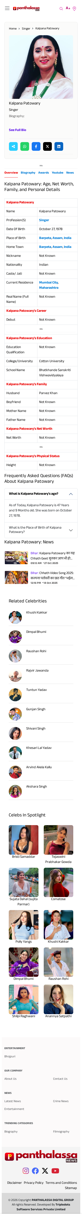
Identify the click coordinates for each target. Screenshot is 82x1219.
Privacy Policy (34, 1183)
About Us (10, 1079)
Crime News (60, 1101)
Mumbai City (48, 283)
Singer (26, 29)
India (67, 238)
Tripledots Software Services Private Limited (43, 1207)
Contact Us (60, 1079)
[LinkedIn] (58, 146)
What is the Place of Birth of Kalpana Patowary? (35, 530)
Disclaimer (14, 1183)
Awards (43, 173)
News (70, 173)
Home (13, 29)
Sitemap (71, 1188)
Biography (28, 173)
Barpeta (45, 238)
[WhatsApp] (24, 146)
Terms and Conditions (61, 1183)
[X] (47, 146)
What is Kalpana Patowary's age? (33, 494)
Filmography (61, 1132)
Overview (11, 173)
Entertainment (14, 1109)
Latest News (12, 1101)
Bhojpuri (9, 1057)
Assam (57, 238)
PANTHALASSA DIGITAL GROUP (53, 1200)
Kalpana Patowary (47, 29)
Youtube (57, 173)
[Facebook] (36, 146)
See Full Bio (17, 130)
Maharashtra (48, 288)
